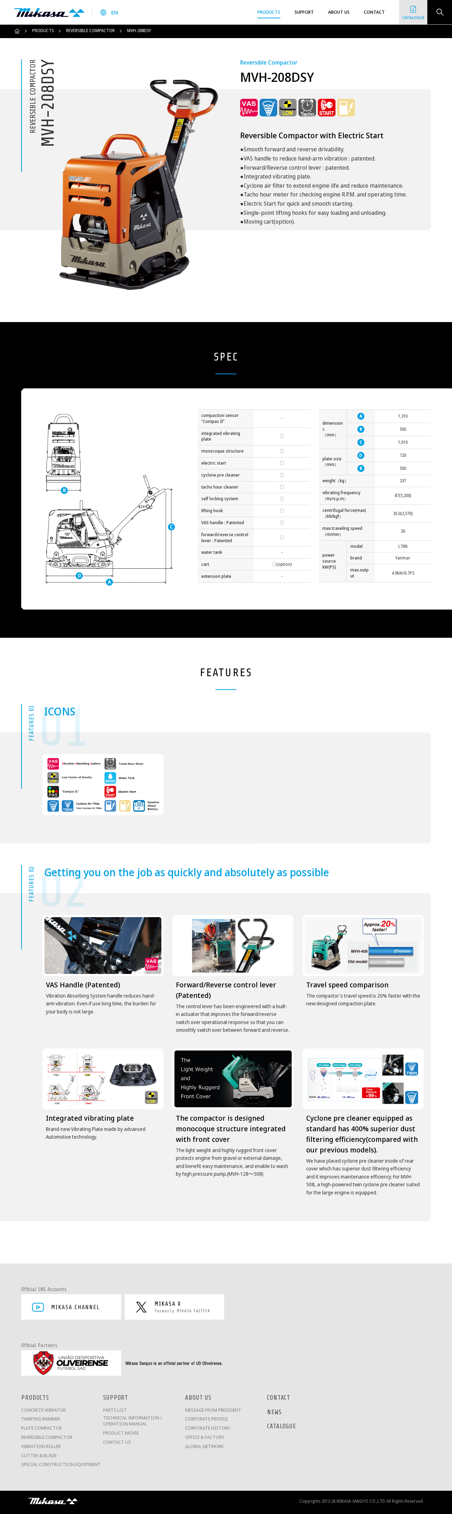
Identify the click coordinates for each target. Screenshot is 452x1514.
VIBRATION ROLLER (41, 1446)
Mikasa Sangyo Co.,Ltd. (49, 12)
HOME (17, 31)
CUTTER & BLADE (38, 1456)
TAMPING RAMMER (40, 1419)
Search (439, 12)
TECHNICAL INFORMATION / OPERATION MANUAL (132, 1421)
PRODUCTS (43, 30)
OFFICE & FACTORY (204, 1437)
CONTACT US (117, 1442)
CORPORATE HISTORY (207, 1428)
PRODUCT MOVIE (121, 1433)
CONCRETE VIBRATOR (43, 1410)
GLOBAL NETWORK (204, 1446)
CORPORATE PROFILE (206, 1419)
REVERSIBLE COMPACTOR (90, 30)
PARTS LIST (115, 1410)
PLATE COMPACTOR (41, 1428)
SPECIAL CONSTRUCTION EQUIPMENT (61, 1464)
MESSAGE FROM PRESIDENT (213, 1410)
